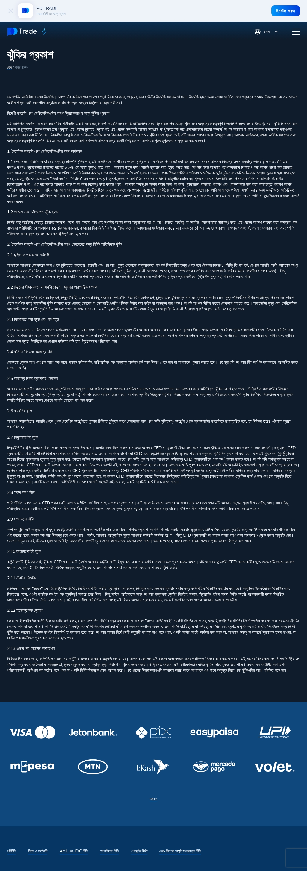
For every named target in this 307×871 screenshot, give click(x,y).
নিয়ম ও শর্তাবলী (37, 851)
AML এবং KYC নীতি (74, 851)
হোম (9, 67)
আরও (153, 799)
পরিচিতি (11, 851)
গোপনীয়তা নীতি (109, 851)
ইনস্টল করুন (285, 10)
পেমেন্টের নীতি (139, 851)
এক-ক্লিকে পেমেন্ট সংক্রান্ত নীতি (180, 851)
